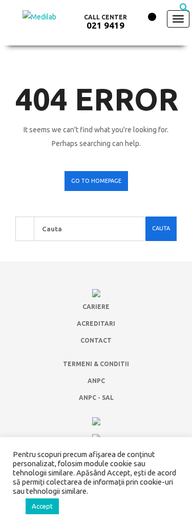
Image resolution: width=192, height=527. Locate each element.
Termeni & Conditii (96, 364)
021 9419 (105, 25)
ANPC (96, 380)
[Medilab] (44, 26)
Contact (96, 340)
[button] (184, 10)
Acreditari (96, 323)
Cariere (96, 306)
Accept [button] (42, 506)
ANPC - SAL (96, 397)
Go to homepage (96, 181)
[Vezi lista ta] (145, 19)
